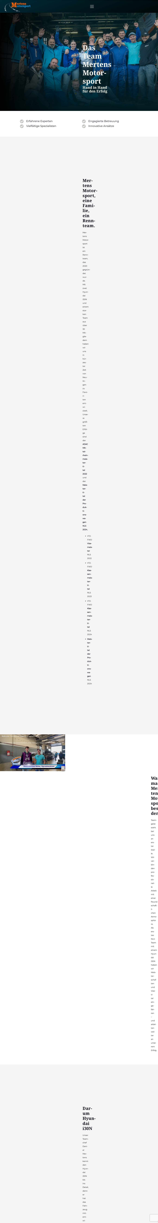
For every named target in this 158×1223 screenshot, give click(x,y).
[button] (92, 6)
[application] (32, 752)
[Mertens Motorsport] (18, 7)
